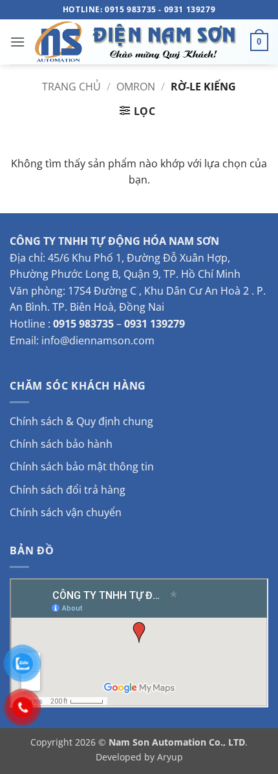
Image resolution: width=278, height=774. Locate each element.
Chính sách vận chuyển (66, 512)
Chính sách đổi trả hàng (67, 490)
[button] (17, 42)
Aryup (170, 757)
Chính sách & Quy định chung (81, 421)
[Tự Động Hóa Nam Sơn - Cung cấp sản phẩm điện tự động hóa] (138, 42)
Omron (135, 86)
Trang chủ (71, 86)
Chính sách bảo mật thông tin (82, 466)
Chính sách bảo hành (61, 444)
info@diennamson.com (98, 340)
